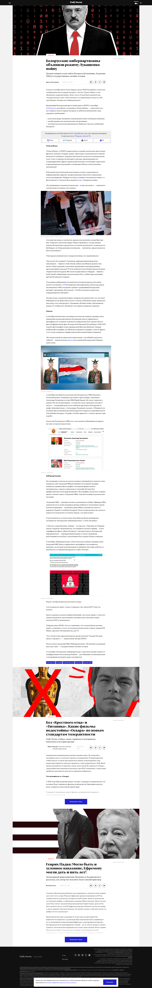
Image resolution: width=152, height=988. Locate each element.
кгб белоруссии (68, 662)
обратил (67, 625)
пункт (80, 180)
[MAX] (89, 955)
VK (89, 136)
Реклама (65, 959)
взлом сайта (87, 662)
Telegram (78, 136)
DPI (64, 285)
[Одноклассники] (86, 955)
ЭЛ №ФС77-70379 (119, 951)
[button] (10, 3)
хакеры (59, 662)
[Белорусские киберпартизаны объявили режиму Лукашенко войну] (91, 82)
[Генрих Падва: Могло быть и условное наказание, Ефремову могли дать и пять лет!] (91, 885)
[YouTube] (79, 955)
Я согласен (109, 982)
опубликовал (51, 108)
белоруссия (51, 662)
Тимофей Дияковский (59, 749)
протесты (78, 662)
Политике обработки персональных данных (60, 982)
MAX (71, 133)
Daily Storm (76, 2)
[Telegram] (75, 955)
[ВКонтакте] (82, 955)
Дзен (84, 136)
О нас (64, 955)
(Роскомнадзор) (99, 951)
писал (69, 340)
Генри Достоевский (64, 746)
